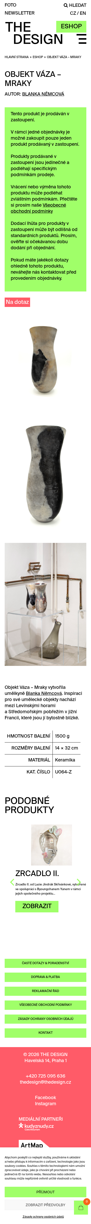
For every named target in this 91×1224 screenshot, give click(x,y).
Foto (10, 5)
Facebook (45, 1098)
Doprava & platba (45, 977)
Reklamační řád (45, 991)
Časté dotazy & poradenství (45, 963)
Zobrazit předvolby (45, 1205)
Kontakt (45, 1032)
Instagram (45, 1104)
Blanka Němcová (43, 94)
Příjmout (45, 1192)
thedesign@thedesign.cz (45, 1082)
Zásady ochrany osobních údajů (43, 1217)
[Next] (78, 882)
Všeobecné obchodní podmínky (45, 1005)
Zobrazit (31, 906)
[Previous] (13, 882)
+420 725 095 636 (45, 1076)
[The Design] (34, 41)
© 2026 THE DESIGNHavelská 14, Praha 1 (45, 1057)
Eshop (71, 27)
